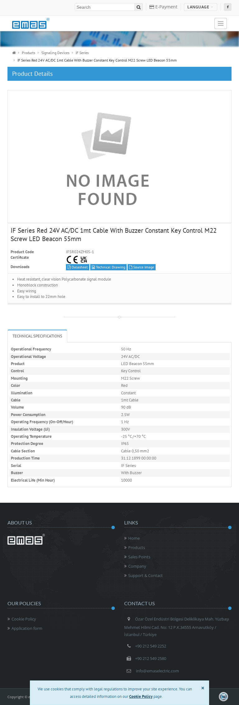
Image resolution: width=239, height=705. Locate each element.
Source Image (143, 267)
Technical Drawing (110, 267)
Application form (27, 628)
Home (134, 538)
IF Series (82, 52)
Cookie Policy (24, 619)
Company (137, 566)
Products (28, 52)
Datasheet (79, 267)
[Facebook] (228, 7)
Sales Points (139, 557)
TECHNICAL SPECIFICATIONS (37, 336)
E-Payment (165, 7)
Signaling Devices (55, 52)
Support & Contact (145, 575)
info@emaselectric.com (157, 671)
